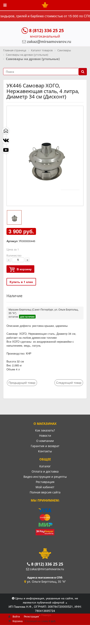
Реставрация (45, 482)
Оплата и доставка (45, 471)
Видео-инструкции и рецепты (45, 477)
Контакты (45, 451)
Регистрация (31, 616)
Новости (45, 436)
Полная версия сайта (45, 492)
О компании (45, 441)
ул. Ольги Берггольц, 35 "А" (46, 582)
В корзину (24, 269)
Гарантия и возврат (45, 446)
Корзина (18, 621)
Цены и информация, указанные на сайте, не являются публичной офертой (46, 600)
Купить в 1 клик (21, 282)
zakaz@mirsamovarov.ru (47, 569)
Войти (16, 616)
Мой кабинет (45, 487)
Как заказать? (45, 430)
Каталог (45, 466)
